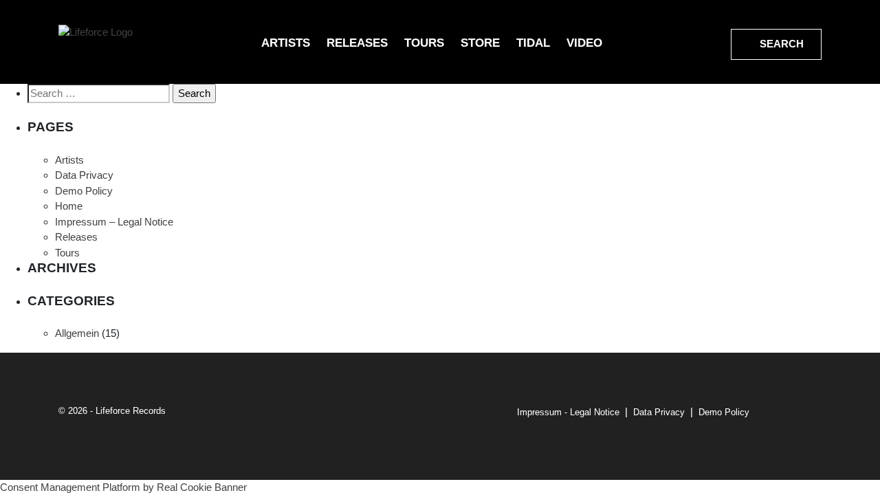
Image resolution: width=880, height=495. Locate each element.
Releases (357, 43)
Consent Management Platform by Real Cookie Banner (123, 487)
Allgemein (77, 333)
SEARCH (780, 44)
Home (68, 206)
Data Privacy (84, 175)
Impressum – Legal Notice (114, 222)
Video (584, 43)
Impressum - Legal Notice (568, 412)
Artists (285, 43)
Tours (424, 43)
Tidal (533, 43)
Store (480, 43)
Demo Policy (84, 191)
